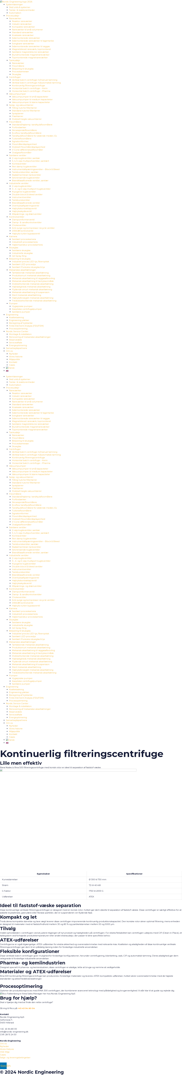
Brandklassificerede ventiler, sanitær (30, 180)
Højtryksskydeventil (22, 211)
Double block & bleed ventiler (27, 194)
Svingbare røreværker (23, 43)
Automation (15, 13)
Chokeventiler (19, 225)
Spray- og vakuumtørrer (21, 105)
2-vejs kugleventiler (22, 186)
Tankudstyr (14, 60)
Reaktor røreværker (22, 21)
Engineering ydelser (19, 320)
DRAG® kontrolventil (22, 231)
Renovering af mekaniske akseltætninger (30, 337)
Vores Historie (7, 1049)
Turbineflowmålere (21, 138)
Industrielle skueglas (22, 253)
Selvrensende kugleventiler (26, 177)
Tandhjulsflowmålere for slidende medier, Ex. (34, 136)
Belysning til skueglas (22, 68)
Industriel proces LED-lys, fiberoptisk (30, 261)
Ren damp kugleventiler (24, 166)
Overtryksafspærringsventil (25, 205)
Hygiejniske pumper (22, 306)
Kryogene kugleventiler (24, 191)
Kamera (13, 236)
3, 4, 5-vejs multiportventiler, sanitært (30, 161)
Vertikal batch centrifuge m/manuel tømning (34, 80)
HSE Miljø (4, 1052)
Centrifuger (15, 77)
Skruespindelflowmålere (24, 130)
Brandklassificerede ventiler (26, 203)
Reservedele (15, 340)
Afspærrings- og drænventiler (27, 214)
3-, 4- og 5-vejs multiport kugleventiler (31, 189)
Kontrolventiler (16, 217)
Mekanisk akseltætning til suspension (30, 292)
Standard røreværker (22, 32)
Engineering (12, 314)
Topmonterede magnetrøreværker (30, 57)
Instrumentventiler (21, 197)
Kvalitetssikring (16, 317)
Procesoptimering (18, 328)
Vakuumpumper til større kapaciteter (31, 102)
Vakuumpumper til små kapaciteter (30, 96)
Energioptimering (18, 345)
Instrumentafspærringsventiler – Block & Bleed (35, 169)
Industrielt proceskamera (25, 242)
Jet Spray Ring (19, 256)
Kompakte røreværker (23, 27)
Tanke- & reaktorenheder (22, 10)
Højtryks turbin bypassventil (26, 233)
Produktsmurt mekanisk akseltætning (31, 275)
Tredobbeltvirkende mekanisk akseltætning (34, 300)
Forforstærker (19, 127)
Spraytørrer (17, 113)
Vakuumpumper (17, 94)
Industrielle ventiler (19, 183)
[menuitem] (10, 367)
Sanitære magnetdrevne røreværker (30, 52)
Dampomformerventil (23, 219)
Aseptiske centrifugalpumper (27, 309)
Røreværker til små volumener (27, 29)
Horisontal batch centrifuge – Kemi (29, 88)
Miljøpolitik (14, 359)
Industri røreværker (22, 24)
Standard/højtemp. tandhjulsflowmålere (32, 124)
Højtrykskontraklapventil (24, 208)
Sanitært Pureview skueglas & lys (28, 267)
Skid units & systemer (19, 7)
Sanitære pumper (21, 312)
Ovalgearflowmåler (21, 152)
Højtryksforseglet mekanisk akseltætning (32, 298)
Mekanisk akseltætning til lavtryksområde (33, 281)
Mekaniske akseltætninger (22, 270)
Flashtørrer (17, 116)
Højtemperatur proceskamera (27, 245)
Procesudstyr (12, 15)
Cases (12, 365)
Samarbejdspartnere (16, 348)
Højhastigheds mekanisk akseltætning (31, 286)
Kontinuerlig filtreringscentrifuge (28, 85)
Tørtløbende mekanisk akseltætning (30, 272)
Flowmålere (18, 66)
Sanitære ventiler (17, 155)
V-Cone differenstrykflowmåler (27, 149)
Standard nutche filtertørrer (26, 110)
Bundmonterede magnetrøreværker (30, 54)
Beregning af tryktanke (21, 323)
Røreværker (15, 18)
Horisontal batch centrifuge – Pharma (31, 91)
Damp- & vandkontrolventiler (27, 222)
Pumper (13, 303)
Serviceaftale (15, 342)
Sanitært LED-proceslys (24, 264)
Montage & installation (20, 334)
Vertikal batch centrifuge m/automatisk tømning (36, 82)
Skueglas (16, 74)
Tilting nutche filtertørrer (24, 108)
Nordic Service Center (17, 331)
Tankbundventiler (21, 200)
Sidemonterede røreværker (26, 38)
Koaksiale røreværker (23, 35)
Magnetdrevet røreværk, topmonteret (31, 49)
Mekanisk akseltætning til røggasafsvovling (33, 278)
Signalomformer (20, 141)
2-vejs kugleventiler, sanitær (26, 158)
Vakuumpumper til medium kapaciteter (32, 99)
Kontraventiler (19, 163)
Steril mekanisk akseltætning (26, 295)
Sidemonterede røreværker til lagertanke (33, 41)
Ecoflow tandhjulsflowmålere (26, 133)
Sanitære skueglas (21, 250)
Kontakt (13, 362)
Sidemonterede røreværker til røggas (31, 46)
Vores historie (16, 356)
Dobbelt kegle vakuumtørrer (27, 119)
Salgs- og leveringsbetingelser (15, 1057)
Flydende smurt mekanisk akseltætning (32, 289)
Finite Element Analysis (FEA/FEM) (26, 326)
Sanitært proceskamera (24, 239)
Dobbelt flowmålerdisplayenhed (28, 147)
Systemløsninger (14, 4)
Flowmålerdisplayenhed (24, 144)
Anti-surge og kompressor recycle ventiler (33, 228)
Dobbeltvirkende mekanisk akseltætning (32, 284)
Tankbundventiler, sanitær (25, 172)
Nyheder (13, 353)
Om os (9, 351)
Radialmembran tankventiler (26, 175)
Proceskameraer (20, 71)
